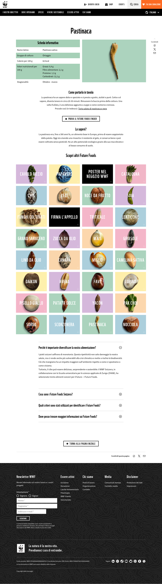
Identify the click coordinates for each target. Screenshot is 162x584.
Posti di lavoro (89, 482)
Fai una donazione (153, 4)
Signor (35, 496)
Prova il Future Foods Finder (82, 118)
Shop (111, 4)
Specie (41, 12)
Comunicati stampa (113, 482)
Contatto (86, 489)
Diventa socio (93, 4)
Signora (23, 496)
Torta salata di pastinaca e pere (92, 108)
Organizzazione (89, 486)
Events (122, 4)
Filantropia (65, 493)
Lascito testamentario (70, 489)
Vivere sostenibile (55, 12)
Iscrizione (65, 482)
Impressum (131, 486)
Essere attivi (73, 12)
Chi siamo (87, 12)
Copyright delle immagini (25, 571)
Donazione (65, 486)
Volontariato (66, 500)
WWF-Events (66, 496)
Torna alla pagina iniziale (82, 443)
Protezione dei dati (134, 482)
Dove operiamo (28, 12)
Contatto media (111, 486)
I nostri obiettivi (10, 12)
